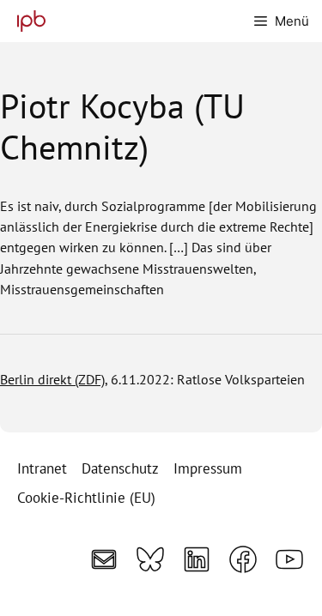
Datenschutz (120, 468)
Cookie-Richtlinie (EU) (86, 497)
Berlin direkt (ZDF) (52, 379)
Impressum (207, 468)
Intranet (42, 468)
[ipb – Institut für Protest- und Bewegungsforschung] (27, 21)
